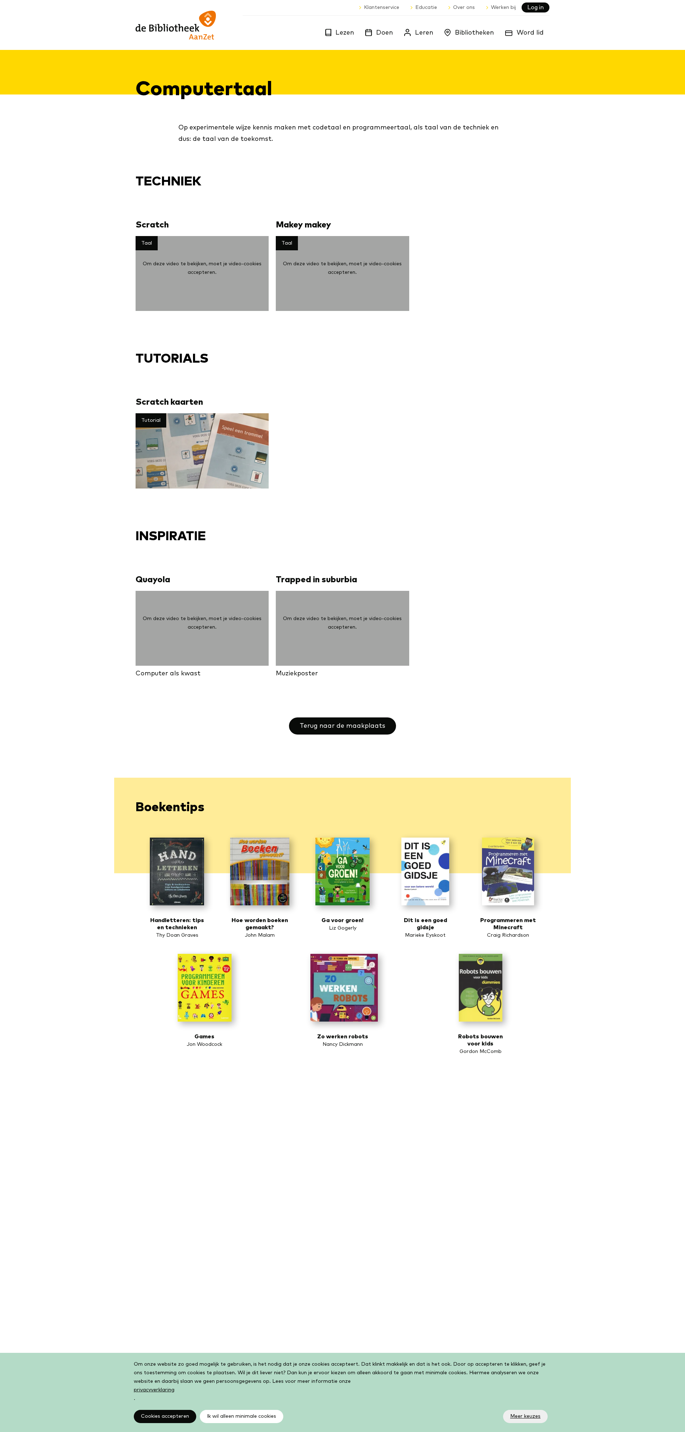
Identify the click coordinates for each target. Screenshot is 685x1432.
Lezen (344, 33)
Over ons (464, 7)
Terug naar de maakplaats (342, 726)
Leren (424, 33)
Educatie (426, 7)
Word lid (530, 33)
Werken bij (503, 7)
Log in (535, 7)
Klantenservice (381, 7)
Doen (384, 33)
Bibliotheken (474, 33)
